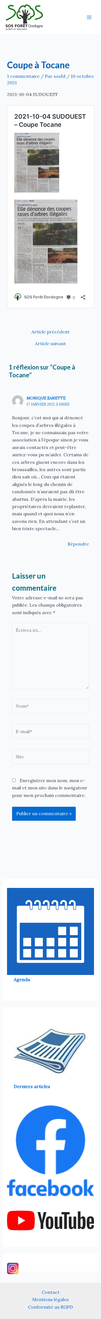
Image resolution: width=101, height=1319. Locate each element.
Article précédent (50, 331)
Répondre (78, 544)
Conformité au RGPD (50, 1307)
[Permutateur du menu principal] (89, 17)
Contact (50, 1292)
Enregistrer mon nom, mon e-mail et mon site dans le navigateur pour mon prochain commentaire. (49, 788)
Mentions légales (50, 1299)
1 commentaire (23, 76)
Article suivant (50, 343)
